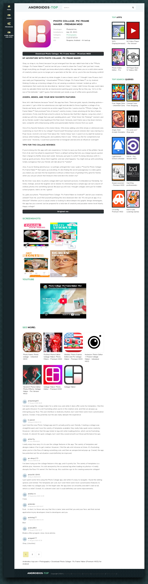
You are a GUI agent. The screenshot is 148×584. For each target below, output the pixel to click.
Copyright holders (98, 574)
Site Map (67, 574)
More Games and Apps (8, 36)
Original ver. (63, 211)
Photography (71, 35)
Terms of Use (111, 574)
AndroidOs (43, 7)
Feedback (86, 574)
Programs (9, 27)
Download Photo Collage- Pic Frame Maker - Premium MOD (63, 54)
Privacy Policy (77, 574)
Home (9, 9)
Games (9, 18)
